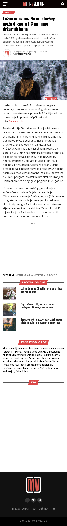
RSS (53, 508)
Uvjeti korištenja (40, 508)
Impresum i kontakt (20, 508)
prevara (40, 275)
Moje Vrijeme (24, 54)
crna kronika (25, 275)
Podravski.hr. (16, 121)
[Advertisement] (33, 424)
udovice (52, 275)
